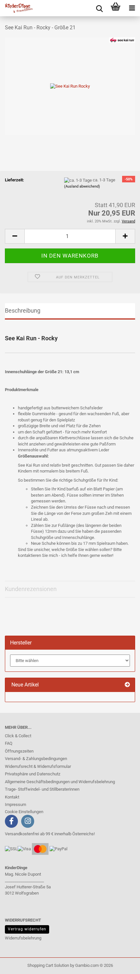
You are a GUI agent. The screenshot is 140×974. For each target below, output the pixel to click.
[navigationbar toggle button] (132, 8)
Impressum (15, 804)
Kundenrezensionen (31, 589)
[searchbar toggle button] (99, 8)
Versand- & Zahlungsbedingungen (36, 758)
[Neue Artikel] (127, 685)
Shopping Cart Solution (48, 965)
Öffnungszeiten (19, 751)
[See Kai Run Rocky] (70, 85)
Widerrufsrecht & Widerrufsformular (38, 766)
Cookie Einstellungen (24, 811)
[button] (14, 236)
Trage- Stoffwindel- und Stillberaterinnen (42, 789)
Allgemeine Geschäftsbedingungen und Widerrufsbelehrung (60, 781)
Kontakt (12, 797)
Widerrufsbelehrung (23, 938)
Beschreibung (22, 310)
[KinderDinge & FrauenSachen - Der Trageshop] (16, 8)
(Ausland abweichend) (82, 186)
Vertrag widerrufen (27, 929)
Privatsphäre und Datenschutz (32, 773)
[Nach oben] (18, 964)
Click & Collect (18, 735)
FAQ (8, 743)
